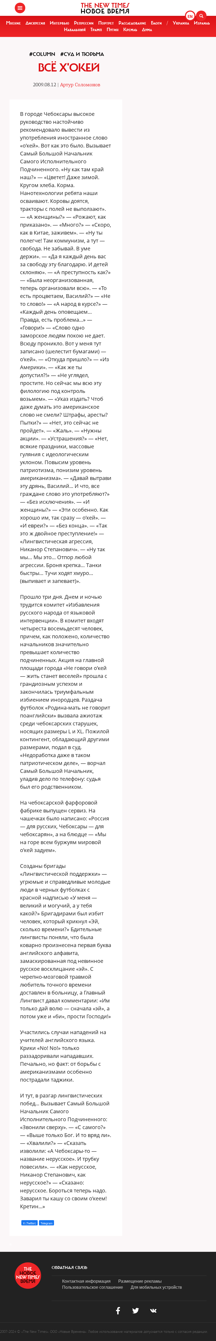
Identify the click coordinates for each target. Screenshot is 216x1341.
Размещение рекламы (140, 1281)
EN (190, 16)
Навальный (75, 29)
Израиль (202, 23)
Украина (181, 23)
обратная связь (69, 1267)
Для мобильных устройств (156, 1287)
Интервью (59, 23)
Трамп (96, 29)
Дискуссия (35, 23)
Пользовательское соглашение (92, 1287)
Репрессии (84, 23)
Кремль (130, 29)
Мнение (13, 23)
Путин (113, 29)
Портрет (106, 23)
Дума (147, 29)
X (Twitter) (29, 1223)
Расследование (132, 23)
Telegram (46, 1223)
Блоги (156, 23)
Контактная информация (86, 1281)
